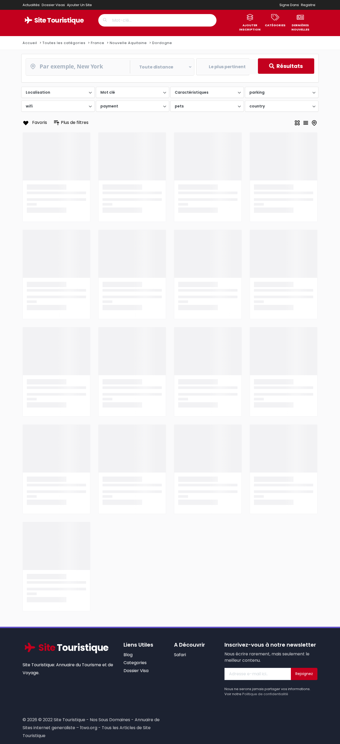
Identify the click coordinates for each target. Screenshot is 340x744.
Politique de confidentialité (265, 694)
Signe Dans (289, 4)
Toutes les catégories (64, 43)
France (97, 43)
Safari (180, 655)
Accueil (30, 43)
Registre (308, 4)
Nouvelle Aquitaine (128, 43)
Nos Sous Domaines (110, 720)
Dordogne (162, 43)
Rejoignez (304, 673)
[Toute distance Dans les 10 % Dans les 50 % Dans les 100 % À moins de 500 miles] (110, 67)
